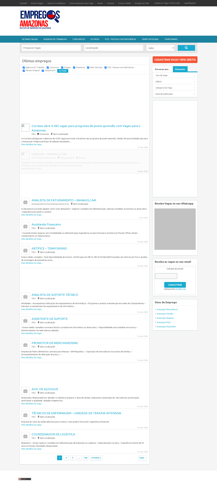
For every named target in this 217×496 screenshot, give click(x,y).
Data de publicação (164, 94)
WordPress (135, 492)
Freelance (80, 67)
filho (34, 134)
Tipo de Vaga (161, 75)
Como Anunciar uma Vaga (81, 3)
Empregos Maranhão (166, 327)
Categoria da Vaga (164, 88)
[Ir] (186, 48)
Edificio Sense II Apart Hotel (44, 158)
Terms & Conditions (56, 3)
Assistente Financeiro (46, 224)
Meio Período (96, 67)
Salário (159, 82)
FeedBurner (181, 289)
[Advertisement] (126, 15)
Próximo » (96, 458)
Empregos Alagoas (165, 318)
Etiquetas (180, 69)
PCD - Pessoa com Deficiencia (120, 39)
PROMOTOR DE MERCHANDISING (55, 343)
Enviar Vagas (37, 3)
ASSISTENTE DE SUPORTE (50, 318)
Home (100, 3)
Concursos (79, 39)
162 (85, 458)
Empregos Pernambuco (167, 309)
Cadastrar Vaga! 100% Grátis (167, 3)
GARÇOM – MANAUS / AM (49, 154)
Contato (23, 3)
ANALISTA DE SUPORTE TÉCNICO (55, 294)
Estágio (95, 39)
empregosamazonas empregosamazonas (50, 204)
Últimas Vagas (30, 39)
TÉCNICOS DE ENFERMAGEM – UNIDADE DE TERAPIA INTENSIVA (76, 413)
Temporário (171, 39)
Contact (110, 3)
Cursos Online (124, 3)
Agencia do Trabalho (55, 39)
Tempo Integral (150, 39)
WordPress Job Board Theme (101, 492)
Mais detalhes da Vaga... (32, 144)
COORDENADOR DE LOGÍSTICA (53, 434)
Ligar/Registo (190, 3)
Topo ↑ (142, 458)
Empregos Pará (164, 322)
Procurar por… (162, 69)
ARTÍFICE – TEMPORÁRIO (49, 248)
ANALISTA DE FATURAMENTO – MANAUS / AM (64, 200)
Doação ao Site (142, 3)
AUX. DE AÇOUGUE (45, 389)
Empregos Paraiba (165, 314)
